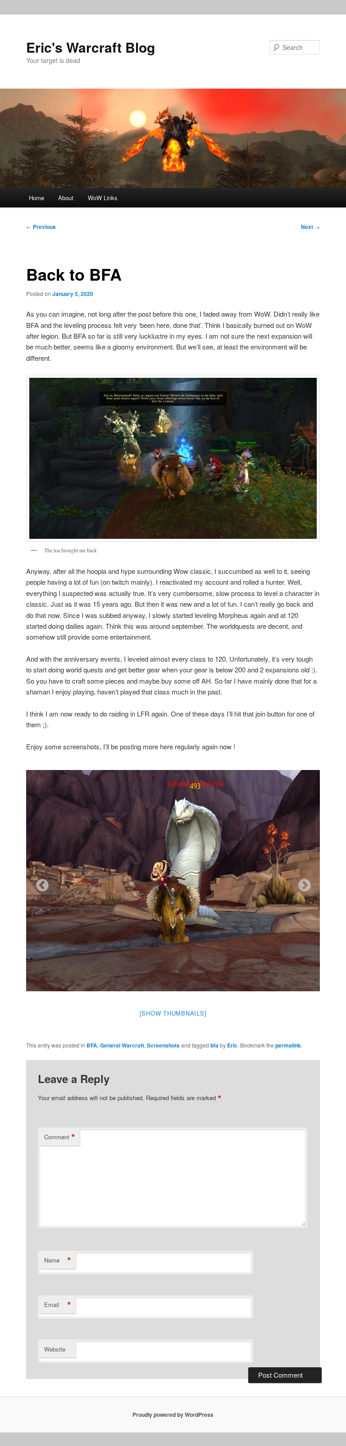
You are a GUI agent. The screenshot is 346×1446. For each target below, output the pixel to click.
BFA (91, 1045)
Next (310, 227)
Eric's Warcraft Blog (90, 47)
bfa (214, 1045)
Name (57, 1260)
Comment (59, 1137)
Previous (41, 227)
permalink (288, 1045)
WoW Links (103, 197)
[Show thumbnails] (173, 1013)
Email (57, 1305)
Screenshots (163, 1045)
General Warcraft (122, 1045)
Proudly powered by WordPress (173, 1414)
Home (36, 197)
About (65, 197)
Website (54, 1349)
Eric (232, 1045)
